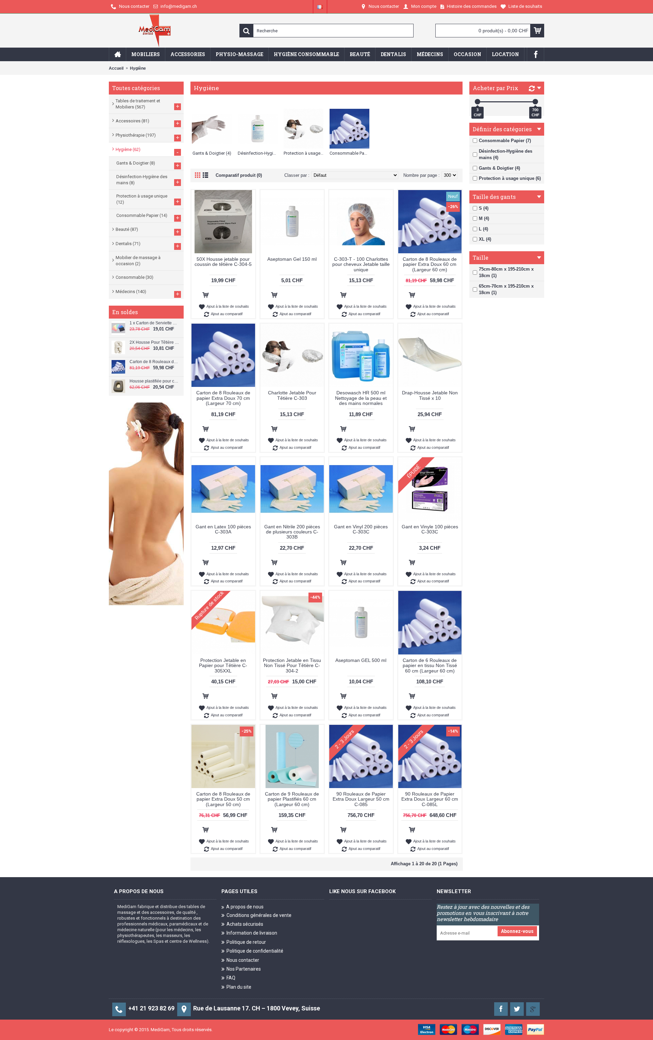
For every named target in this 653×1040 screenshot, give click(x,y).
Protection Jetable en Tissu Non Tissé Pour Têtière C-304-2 (292, 666)
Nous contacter (243, 960)
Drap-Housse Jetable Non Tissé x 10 (430, 395)
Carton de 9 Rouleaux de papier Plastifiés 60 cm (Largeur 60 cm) (292, 799)
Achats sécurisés (245, 924)
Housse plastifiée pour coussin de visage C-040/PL (154, 381)
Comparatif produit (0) (239, 175)
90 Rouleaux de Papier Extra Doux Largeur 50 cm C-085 (361, 799)
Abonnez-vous (517, 931)
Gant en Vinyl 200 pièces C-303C (361, 529)
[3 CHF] (477, 101)
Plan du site (239, 987)
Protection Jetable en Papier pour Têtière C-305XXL (223, 666)
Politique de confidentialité (255, 951)
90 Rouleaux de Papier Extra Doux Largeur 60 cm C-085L (429, 799)
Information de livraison (252, 933)
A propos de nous (245, 906)
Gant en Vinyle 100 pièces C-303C (430, 529)
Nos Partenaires (244, 969)
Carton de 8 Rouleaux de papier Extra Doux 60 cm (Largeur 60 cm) (154, 362)
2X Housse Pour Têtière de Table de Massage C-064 (154, 342)
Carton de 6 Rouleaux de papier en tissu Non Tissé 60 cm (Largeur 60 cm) (430, 666)
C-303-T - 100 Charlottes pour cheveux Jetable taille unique (361, 264)
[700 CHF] (535, 101)
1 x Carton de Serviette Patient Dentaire (154, 323)
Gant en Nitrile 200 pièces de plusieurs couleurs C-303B (292, 532)
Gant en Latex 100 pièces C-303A (223, 529)
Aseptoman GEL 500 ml (360, 660)
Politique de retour (246, 942)
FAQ (231, 978)
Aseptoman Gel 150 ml (292, 259)
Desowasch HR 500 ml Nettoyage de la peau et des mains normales (361, 398)
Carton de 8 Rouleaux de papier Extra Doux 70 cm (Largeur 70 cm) (223, 398)
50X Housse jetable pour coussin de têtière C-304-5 (223, 261)
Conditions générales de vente (259, 915)
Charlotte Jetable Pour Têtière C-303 (292, 395)
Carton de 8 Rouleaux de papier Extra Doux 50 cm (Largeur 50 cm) (223, 799)
